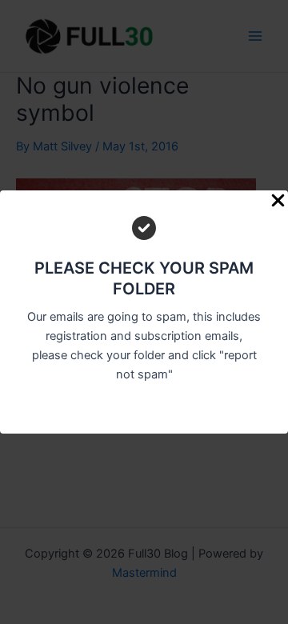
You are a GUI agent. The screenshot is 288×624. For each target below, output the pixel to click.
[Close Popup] (278, 201)
